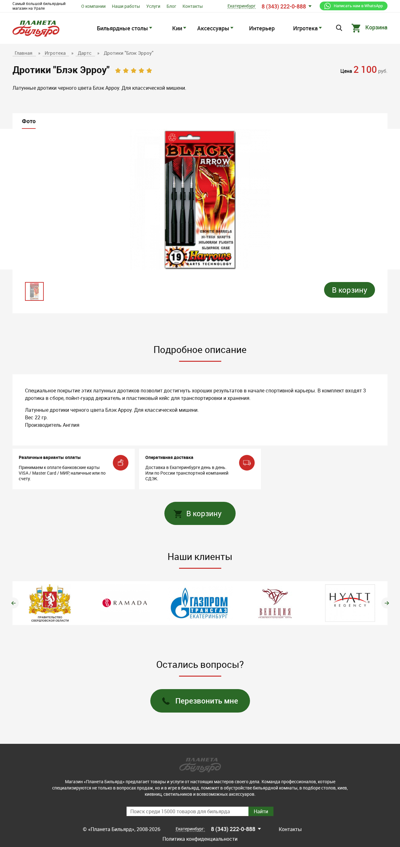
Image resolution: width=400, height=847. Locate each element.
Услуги (153, 6)
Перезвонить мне (206, 701)
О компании (93, 6)
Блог (171, 6)
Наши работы (126, 6)
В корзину (349, 290)
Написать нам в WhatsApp (358, 5)
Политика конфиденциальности (200, 838)
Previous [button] (13, 602)
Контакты (192, 6)
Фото (29, 121)
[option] (200, 199)
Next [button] (386, 602)
